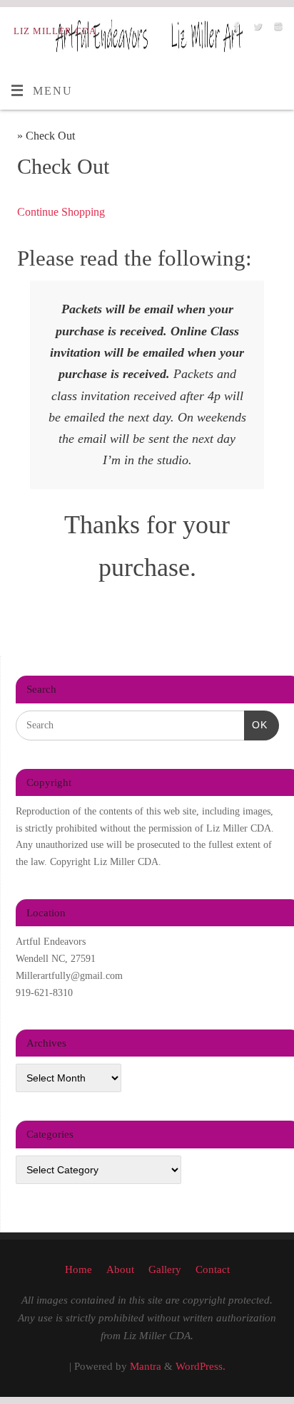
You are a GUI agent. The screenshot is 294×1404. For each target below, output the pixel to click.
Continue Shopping (61, 212)
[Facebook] (235, 30)
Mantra (145, 1366)
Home (78, 1269)
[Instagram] (276, 30)
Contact (213, 1269)
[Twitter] (255, 30)
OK (256, 724)
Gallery (164, 1269)
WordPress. (200, 1366)
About (120, 1269)
